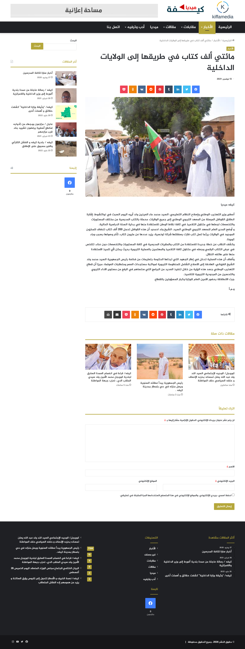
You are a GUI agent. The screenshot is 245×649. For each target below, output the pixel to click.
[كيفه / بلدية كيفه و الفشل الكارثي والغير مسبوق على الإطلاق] (66, 149)
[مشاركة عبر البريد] (117, 314)
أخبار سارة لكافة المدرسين (38, 73)
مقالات (171, 27)
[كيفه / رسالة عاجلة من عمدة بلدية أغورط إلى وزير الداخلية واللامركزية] (66, 95)
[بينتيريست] (160, 89)
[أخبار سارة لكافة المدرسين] (66, 78)
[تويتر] (187, 89)
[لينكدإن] (178, 89)
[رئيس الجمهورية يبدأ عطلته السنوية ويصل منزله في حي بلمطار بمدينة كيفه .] (160, 361)
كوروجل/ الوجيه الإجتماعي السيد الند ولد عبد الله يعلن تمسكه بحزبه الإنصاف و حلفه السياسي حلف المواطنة (211, 377)
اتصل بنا (113, 27)
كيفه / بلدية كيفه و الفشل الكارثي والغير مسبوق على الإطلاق (32, 144)
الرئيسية (225, 27)
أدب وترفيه (136, 27)
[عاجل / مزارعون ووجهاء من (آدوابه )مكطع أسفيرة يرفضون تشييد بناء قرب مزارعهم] (66, 129)
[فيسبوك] (196, 89)
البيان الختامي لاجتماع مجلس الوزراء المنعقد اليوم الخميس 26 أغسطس (45, 570)
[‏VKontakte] (142, 89)
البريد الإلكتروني (224, 481)
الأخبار (208, 27)
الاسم (230, 467)
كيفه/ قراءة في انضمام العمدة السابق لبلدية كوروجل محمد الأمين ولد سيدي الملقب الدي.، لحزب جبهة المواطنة (109, 377)
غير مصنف (150, 555)
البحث (73, 41)
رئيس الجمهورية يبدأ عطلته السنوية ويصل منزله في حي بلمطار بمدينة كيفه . (161, 387)
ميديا (154, 27)
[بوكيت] (124, 89)
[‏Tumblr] (169, 89)
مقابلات (190, 27)
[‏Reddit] (151, 89)
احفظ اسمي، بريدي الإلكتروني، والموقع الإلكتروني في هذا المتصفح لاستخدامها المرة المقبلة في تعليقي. (175, 495)
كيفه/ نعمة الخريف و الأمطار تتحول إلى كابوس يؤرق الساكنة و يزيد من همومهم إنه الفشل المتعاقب (45, 580)
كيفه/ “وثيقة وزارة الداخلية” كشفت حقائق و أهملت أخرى (32, 109)
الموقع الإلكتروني (148, 481)
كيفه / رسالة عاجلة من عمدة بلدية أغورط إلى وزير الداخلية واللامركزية (32, 92)
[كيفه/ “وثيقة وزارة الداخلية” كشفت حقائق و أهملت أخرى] (66, 112)
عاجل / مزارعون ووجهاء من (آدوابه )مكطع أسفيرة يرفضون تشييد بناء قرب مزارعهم (33, 128)
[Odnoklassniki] (133, 89)
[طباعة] (108, 314)
